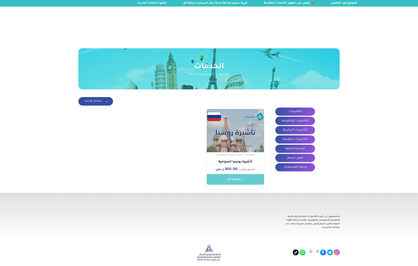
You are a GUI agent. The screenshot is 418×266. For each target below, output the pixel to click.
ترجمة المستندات (295, 167)
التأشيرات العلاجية (295, 139)
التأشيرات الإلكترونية (295, 120)
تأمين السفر (295, 158)
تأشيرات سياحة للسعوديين (229, 155)
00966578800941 (42, 8)
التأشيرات (249, 155)
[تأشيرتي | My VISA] (400, 23)
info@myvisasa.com (15, 8)
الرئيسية (224, 74)
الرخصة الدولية (295, 148)
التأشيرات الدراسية (295, 130)
